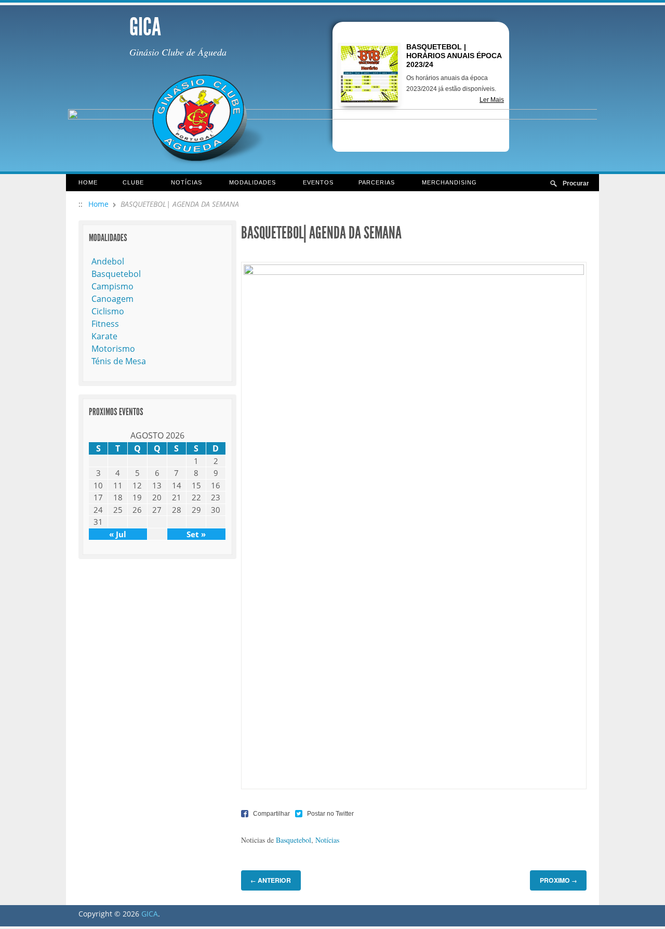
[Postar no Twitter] (324, 813)
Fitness (105, 323)
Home (88, 182)
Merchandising (449, 182)
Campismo (112, 286)
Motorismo (113, 348)
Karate (104, 336)
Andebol (107, 261)
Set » (196, 534)
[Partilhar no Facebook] (265, 813)
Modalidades (246, 183)
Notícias (180, 183)
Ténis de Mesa (118, 361)
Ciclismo (107, 311)
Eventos (318, 182)
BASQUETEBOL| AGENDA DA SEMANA (321, 233)
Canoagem (112, 298)
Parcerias (370, 183)
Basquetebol (293, 840)
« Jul (117, 534)
